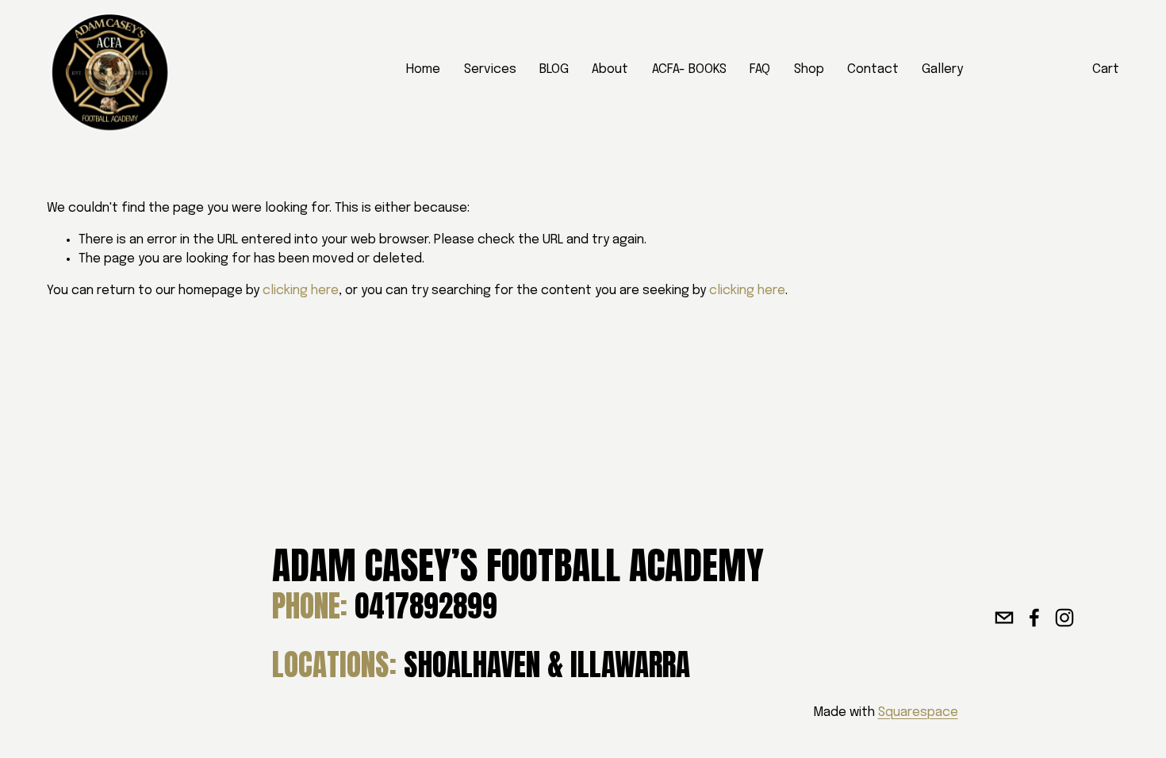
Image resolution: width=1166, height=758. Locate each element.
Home (423, 69)
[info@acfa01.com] (1004, 617)
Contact (873, 69)
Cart (1105, 69)
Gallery (942, 69)
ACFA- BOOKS (689, 69)
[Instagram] (1064, 617)
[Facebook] (1034, 617)
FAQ (760, 69)
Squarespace (918, 712)
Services (490, 69)
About (610, 69)
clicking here (301, 290)
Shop (809, 69)
